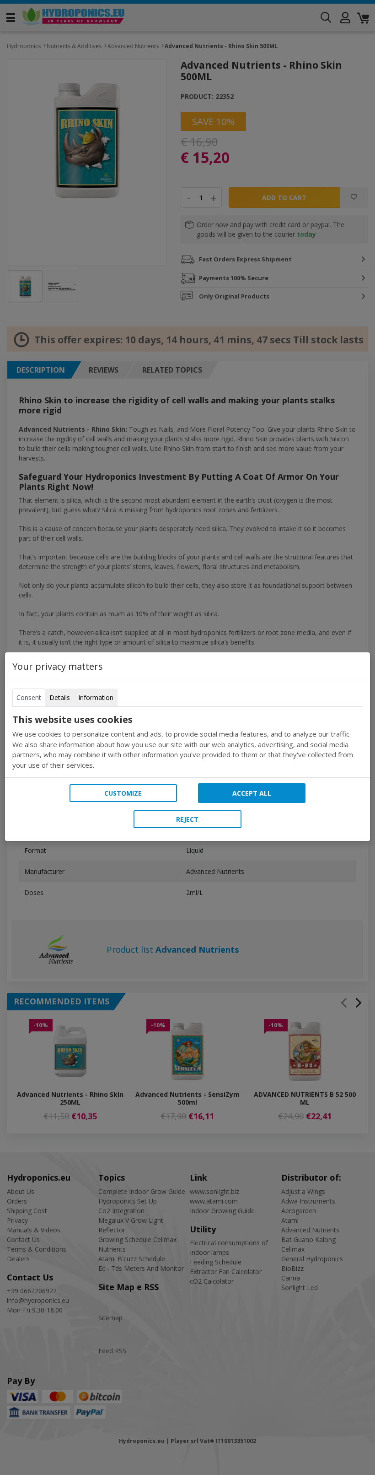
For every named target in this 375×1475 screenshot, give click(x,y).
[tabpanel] (187, 742)
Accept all (251, 793)
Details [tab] (59, 697)
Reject (187, 819)
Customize (123, 793)
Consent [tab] (28, 697)
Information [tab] (95, 697)
